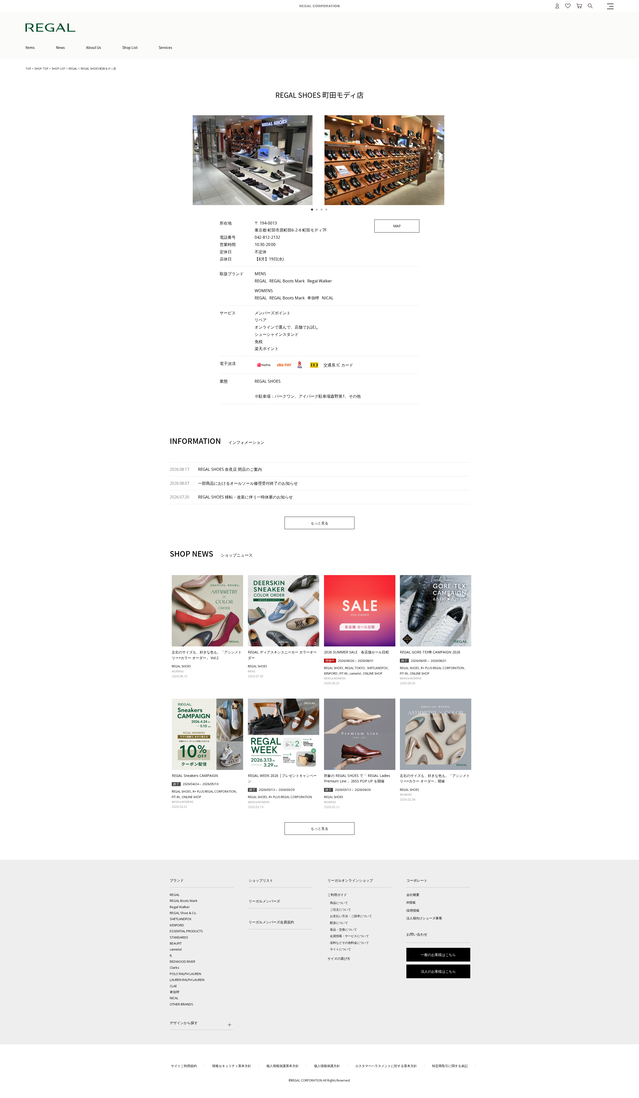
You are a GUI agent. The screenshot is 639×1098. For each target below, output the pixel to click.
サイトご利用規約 (184, 1066)
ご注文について (340, 909)
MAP (397, 226)
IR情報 (411, 902)
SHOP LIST (58, 68)
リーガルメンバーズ (264, 901)
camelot (176, 949)
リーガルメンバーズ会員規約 (271, 922)
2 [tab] (318, 209)
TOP (28, 68)
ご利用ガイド (337, 894)
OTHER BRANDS (181, 1004)
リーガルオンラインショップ (350, 880)
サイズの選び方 (338, 958)
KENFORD (177, 925)
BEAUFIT (176, 943)
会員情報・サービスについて (349, 936)
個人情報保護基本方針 (282, 1066)
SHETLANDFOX (180, 919)
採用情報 (412, 910)
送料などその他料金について (349, 943)
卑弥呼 (174, 992)
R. (171, 955)
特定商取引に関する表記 (450, 1066)
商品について (339, 903)
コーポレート (416, 880)
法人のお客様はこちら (438, 971)
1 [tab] (313, 209)
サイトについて (340, 949)
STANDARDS (179, 937)
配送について (339, 923)
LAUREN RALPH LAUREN (187, 979)
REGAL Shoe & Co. (183, 913)
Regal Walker (180, 907)
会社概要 (412, 894)
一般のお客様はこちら (438, 954)
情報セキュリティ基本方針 (231, 1066)
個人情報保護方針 (327, 1066)
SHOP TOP (41, 68)
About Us (93, 47)
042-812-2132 (267, 237)
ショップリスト (261, 880)
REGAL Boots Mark (183, 900)
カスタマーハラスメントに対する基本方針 (386, 1066)
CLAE (173, 986)
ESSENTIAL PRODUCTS (186, 931)
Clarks (174, 967)
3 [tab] (322, 209)
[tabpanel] (254, 160)
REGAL (73, 68)
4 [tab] (327, 209)
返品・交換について (343, 929)
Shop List (130, 47)
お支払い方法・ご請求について (351, 916)
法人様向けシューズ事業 (424, 918)
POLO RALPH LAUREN (185, 974)
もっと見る (319, 523)
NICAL (174, 998)
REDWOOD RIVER (182, 961)
